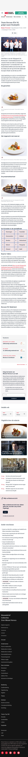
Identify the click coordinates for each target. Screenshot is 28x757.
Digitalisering (4, 690)
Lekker (3, 722)
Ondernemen (4, 643)
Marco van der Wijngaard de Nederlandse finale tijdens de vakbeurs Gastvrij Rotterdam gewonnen (13, 267)
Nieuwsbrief (5, 615)
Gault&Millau (4, 719)
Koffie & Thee (4, 675)
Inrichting (3, 708)
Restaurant (3, 730)
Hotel (2, 735)
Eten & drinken (5, 665)
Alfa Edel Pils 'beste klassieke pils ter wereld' (12, 575)
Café (2, 733)
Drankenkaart (4, 673)
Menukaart (4, 668)
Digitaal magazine (5, 625)
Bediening (4, 684)
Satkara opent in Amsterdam (9, 596)
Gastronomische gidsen (6, 662)
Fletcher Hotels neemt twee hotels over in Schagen (14, 594)
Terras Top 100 (5, 714)
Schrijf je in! (14, 398)
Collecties (5, 618)
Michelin (3, 717)
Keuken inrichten (5, 702)
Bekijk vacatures (21, 364)
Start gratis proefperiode (21, 13)
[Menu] (2, 12)
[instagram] (14, 753)
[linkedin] (10, 753)
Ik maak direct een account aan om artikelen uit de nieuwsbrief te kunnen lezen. (14, 389)
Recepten (3, 670)
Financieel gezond (5, 657)
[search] (26, 17)
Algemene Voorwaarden (12, 747)
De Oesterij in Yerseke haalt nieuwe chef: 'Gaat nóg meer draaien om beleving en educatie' (15, 480)
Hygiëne (3, 692)
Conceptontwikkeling (6, 705)
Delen (15, 33)
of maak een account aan (8, 515)
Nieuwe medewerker (6, 646)
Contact (3, 633)
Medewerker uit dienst (6, 651)
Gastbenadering (5, 687)
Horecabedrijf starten (6, 654)
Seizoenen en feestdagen (7, 678)
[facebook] (2, 753)
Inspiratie (3, 725)
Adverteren (3, 635)
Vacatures (3, 630)
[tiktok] (18, 753)
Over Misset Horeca (8, 620)
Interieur (3, 700)
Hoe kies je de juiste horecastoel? (13, 476)
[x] (6, 753)
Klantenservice (4, 627)
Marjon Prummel (5, 28)
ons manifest (4, 743)
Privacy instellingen (13, 749)
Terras (3, 696)
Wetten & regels (4, 659)
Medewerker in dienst (6, 649)
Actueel (3, 639)
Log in (5, 512)
